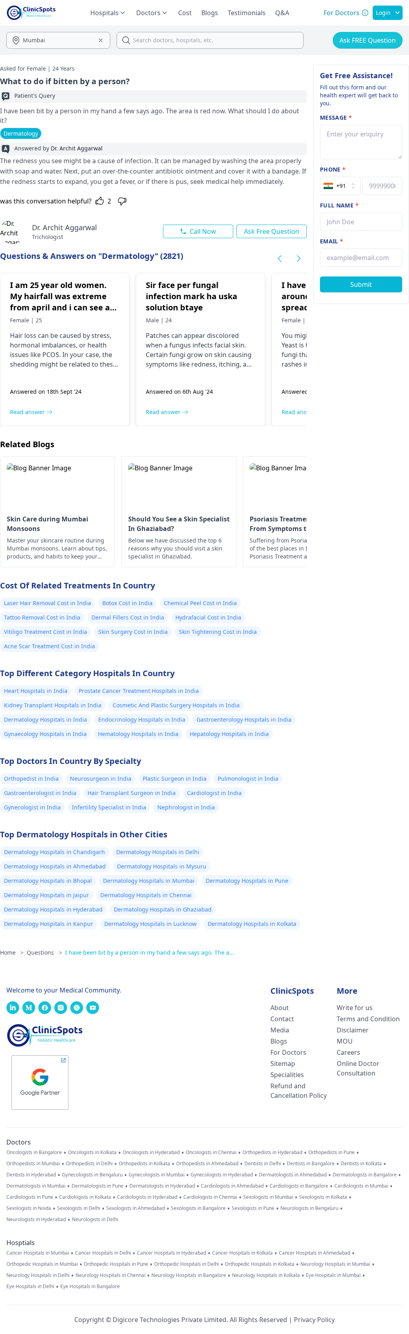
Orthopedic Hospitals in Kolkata (259, 1264)
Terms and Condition (368, 1018)
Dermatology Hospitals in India (45, 719)
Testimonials (247, 12)
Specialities (287, 1074)
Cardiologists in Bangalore (299, 1186)
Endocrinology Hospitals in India (141, 719)
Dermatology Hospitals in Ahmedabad (55, 866)
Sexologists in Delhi (78, 1208)
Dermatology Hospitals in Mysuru (161, 866)
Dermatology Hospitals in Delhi (157, 852)
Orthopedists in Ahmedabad (207, 1163)
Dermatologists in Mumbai (36, 1186)
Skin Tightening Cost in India (218, 631)
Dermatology (21, 133)
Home (12, 952)
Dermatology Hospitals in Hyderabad (53, 909)
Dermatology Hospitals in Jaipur (46, 895)
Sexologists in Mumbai (268, 1197)
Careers (348, 1052)
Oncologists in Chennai (211, 1152)
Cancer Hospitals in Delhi (103, 1253)
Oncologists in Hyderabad (151, 1152)
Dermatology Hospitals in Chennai (146, 895)
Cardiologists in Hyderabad (147, 1197)
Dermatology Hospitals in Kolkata (252, 923)
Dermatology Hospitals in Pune (247, 880)
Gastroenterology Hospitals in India (244, 719)
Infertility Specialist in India (109, 807)
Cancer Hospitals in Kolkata (242, 1253)
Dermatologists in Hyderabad (162, 1186)
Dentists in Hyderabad (31, 1175)
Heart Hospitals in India (36, 691)
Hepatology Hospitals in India (229, 734)
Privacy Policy (314, 1319)
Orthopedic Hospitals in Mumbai (42, 1264)
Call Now (203, 231)
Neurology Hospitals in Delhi (37, 1275)
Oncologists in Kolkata (92, 1152)
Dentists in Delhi (262, 1163)
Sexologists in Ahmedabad (135, 1208)
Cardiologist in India (214, 793)
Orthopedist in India (31, 778)
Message (336, 117)
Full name (339, 205)
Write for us (355, 1007)
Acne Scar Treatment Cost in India (49, 646)
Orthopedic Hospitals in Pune (116, 1264)
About (279, 1007)
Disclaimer (353, 1030)
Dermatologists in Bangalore (365, 1175)
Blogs (209, 12)
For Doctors (288, 1052)
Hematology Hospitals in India (138, 734)
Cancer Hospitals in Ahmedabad (314, 1253)
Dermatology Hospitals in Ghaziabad (163, 909)
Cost (185, 12)
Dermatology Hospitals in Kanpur (48, 923)
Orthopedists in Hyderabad (272, 1152)
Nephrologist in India (186, 807)
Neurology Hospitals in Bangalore (188, 1275)
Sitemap (282, 1063)
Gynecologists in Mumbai (157, 1175)
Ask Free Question (271, 231)
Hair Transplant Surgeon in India (131, 793)
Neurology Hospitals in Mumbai (335, 1264)
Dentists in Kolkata (361, 1163)
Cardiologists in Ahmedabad (232, 1186)
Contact (282, 1018)
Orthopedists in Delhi (89, 1163)
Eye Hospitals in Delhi (30, 1286)
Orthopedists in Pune (331, 1152)
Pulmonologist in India (248, 778)
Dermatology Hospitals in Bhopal (48, 880)
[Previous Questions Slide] (280, 258)
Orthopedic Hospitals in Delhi (186, 1264)
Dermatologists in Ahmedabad (293, 1175)
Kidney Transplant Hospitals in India (52, 705)
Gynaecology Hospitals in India (45, 734)
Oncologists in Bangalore (34, 1152)
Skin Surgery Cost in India (133, 631)
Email (331, 241)
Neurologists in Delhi (95, 1219)
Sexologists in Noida (28, 1208)
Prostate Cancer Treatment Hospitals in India (139, 691)
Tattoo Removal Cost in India (42, 617)
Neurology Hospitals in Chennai (110, 1275)
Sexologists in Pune (253, 1208)
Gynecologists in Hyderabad (222, 1175)
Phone (332, 169)
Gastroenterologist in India (40, 793)
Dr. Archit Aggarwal (64, 227)
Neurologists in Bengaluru (309, 1208)
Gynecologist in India (32, 807)
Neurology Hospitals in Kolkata (266, 1275)
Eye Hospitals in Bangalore (90, 1286)
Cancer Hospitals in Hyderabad (171, 1253)
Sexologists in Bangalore (198, 1208)
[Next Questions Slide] (299, 258)
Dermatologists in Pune (97, 1186)
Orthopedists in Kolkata (144, 1163)
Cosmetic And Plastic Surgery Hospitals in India (176, 705)
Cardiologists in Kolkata (85, 1197)
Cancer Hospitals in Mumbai (37, 1253)
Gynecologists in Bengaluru (92, 1175)
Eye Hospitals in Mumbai (333, 1275)
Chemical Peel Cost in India (200, 603)
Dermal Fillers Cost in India (127, 617)
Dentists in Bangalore (311, 1163)
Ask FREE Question (368, 40)
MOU (345, 1041)
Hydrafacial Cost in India (208, 617)
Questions (44, 952)
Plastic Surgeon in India (174, 778)
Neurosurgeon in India (100, 778)
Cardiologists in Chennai (210, 1197)
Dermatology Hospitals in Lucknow (150, 923)
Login (383, 12)
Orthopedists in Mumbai (33, 1163)
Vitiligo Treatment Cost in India (45, 631)
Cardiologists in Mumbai (361, 1186)
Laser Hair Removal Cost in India (47, 603)
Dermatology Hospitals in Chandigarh (54, 852)
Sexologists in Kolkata (323, 1197)
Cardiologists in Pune (29, 1197)
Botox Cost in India (127, 603)
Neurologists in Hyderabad (36, 1219)
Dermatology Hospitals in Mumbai (149, 880)
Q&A (282, 12)
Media (279, 1030)
